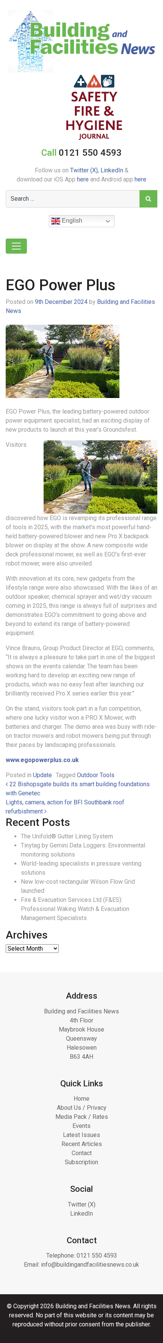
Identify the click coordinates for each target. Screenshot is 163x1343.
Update (42, 775)
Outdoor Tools (95, 775)
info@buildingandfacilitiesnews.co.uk (90, 1264)
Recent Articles (81, 1144)
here (83, 179)
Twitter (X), (85, 170)
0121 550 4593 (97, 1255)
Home (81, 1098)
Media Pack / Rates (81, 1116)
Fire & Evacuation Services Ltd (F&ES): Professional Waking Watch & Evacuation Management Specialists (75, 909)
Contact (82, 1153)
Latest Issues (81, 1135)
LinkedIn (111, 170)
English (71, 220)
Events (81, 1125)
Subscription (81, 1162)
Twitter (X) (82, 1204)
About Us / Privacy (82, 1107)
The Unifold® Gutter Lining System (67, 836)
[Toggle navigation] (16, 246)
